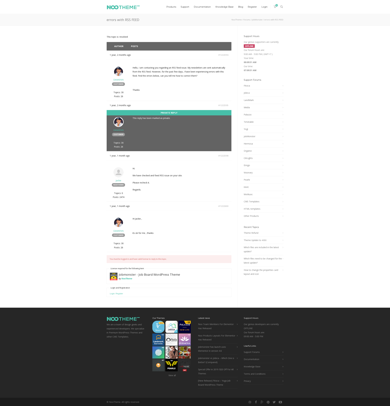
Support (185, 6)
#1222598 (223, 155)
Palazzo (248, 114)
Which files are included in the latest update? (261, 249)
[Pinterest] (268, 402)
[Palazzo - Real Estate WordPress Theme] (185, 327)
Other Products (251, 215)
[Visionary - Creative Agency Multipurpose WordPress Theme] (158, 353)
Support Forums (252, 352)
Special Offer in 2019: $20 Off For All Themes (216, 371)
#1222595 (223, 105)
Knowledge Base (224, 6)
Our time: (248, 66)
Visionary (248, 172)
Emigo (247, 165)
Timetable (249, 121)
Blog (240, 6)
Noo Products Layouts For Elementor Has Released (216, 337)
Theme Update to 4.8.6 (255, 240)
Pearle (247, 179)
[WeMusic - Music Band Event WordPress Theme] (185, 366)
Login (264, 6)
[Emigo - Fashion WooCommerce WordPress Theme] (171, 353)
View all (172, 375)
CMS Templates (251, 201)
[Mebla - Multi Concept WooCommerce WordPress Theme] (171, 340)
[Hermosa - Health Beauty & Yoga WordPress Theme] (185, 340)
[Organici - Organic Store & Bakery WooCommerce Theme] (185, 353)
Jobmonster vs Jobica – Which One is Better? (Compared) (216, 360)
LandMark (249, 100)
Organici (248, 150)
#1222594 (223, 54)
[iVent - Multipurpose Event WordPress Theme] (158, 366)
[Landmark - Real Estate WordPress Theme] (158, 340)
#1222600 (223, 206)
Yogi (246, 129)
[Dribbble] (250, 402)
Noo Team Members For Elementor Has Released (216, 326)
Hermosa (248, 143)
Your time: (249, 58)
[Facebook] (256, 402)
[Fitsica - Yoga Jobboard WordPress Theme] (158, 327)
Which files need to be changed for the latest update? (263, 260)
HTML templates (252, 208)
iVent (246, 187)
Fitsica (247, 85)
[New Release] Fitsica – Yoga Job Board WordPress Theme (214, 382)
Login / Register (116, 293)
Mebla (247, 107)
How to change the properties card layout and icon (261, 272)
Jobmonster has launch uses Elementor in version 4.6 (212, 348)
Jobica (247, 92)
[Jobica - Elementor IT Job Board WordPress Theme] (171, 327)
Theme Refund (251, 232)
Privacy (247, 381)
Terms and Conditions (255, 373)
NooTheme (237, 19)
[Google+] (262, 402)
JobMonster (257, 19)
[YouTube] (280, 402)
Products (171, 6)
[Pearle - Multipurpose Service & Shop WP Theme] (171, 366)
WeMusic (248, 194)
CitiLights (248, 158)
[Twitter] (274, 402)
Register (252, 6)
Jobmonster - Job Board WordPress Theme (149, 274)
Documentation (202, 6)
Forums (246, 19)
